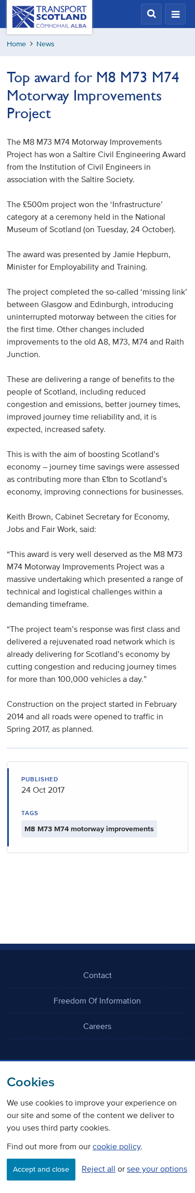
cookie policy (116, 1146)
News (45, 44)
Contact (97, 975)
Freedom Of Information (97, 1000)
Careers (97, 1026)
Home (16, 44)
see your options (157, 1168)
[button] (151, 14)
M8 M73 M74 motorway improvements (89, 829)
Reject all (98, 1168)
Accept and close (41, 1169)
